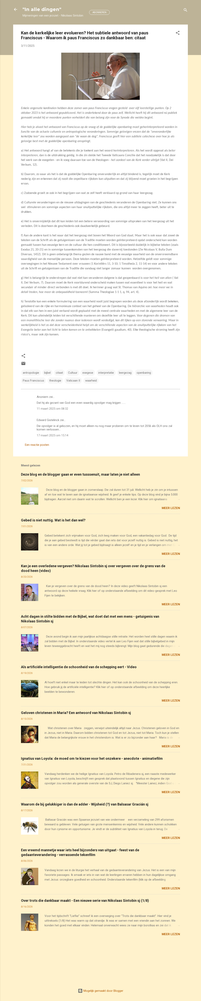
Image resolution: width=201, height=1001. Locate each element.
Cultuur (72, 372)
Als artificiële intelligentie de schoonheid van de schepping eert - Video (79, 667)
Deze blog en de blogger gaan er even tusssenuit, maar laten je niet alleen (80, 474)
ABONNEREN (99, 12)
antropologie (31, 372)
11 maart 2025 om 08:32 (52, 408)
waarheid (91, 380)
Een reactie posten (37, 445)
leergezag (125, 372)
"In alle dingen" (42, 9)
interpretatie (106, 372)
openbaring (144, 372)
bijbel (47, 372)
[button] (177, 33)
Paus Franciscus (33, 380)
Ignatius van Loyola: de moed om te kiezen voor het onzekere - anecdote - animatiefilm (92, 758)
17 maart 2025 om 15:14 (52, 435)
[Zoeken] (185, 11)
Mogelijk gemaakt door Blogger (103, 991)
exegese (87, 372)
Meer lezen (171, 508)
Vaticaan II (73, 380)
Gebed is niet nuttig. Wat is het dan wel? (53, 520)
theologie (55, 380)
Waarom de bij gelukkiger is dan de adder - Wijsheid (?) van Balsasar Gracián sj (84, 804)
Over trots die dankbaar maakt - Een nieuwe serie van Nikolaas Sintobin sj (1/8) (85, 900)
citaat (59, 372)
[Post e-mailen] (23, 365)
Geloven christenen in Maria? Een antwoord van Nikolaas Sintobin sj (76, 713)
